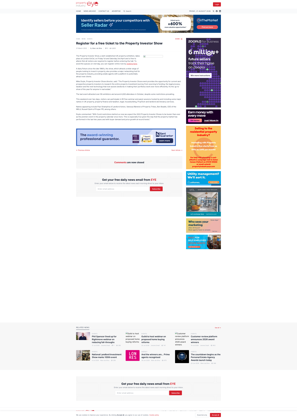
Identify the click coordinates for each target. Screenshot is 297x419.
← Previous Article (83, 150)
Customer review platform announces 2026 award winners (204, 339)
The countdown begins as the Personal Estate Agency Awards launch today (206, 357)
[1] (203, 178)
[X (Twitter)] (213, 11)
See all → (218, 328)
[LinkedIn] (220, 11)
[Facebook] (217, 11)
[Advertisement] (203, 284)
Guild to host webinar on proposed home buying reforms (153, 339)
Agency (144, 352)
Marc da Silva (97, 48)
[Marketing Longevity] (203, 225)
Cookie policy (154, 415)
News (84, 39)
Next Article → (176, 150)
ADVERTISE (116, 11)
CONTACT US (103, 11)
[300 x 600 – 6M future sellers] (203, 73)
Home (78, 39)
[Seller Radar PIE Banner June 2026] (148, 24)
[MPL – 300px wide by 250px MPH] (203, 201)
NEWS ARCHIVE (90, 11)
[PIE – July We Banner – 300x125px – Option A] (203, 116)
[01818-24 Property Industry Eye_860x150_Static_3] (129, 137)
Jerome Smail (105, 345)
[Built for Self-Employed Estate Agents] (203, 242)
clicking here (132, 64)
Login (217, 4)
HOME (78, 11)
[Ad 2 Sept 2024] (203, 147)
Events (89, 39)
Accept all (215, 415)
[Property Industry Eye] (87, 4)
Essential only (202, 415)
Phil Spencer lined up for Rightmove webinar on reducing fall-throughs (104, 339)
